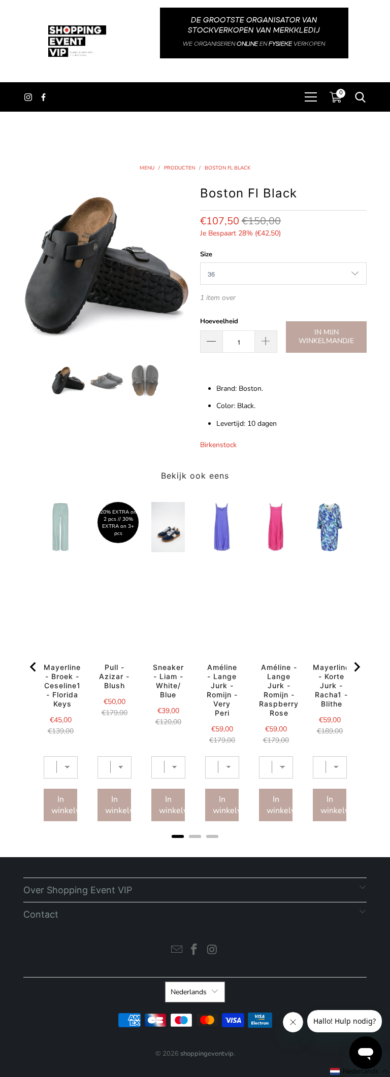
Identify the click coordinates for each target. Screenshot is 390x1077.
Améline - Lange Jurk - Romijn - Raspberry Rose (279, 690)
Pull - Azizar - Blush (114, 676)
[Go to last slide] (33, 667)
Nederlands (189, 992)
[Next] (182, 265)
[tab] (178, 836)
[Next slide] (356, 667)
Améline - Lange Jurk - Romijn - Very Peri (222, 690)
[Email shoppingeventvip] (176, 950)
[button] (359, 1071)
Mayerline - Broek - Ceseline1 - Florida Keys (62, 685)
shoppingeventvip (207, 1053)
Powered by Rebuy (195, 850)
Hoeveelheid (219, 321)
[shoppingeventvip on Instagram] (212, 950)
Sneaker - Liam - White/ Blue (168, 681)
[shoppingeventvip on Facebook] (194, 950)
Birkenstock (218, 445)
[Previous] (31, 265)
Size (206, 254)
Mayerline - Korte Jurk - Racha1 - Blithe (331, 685)
